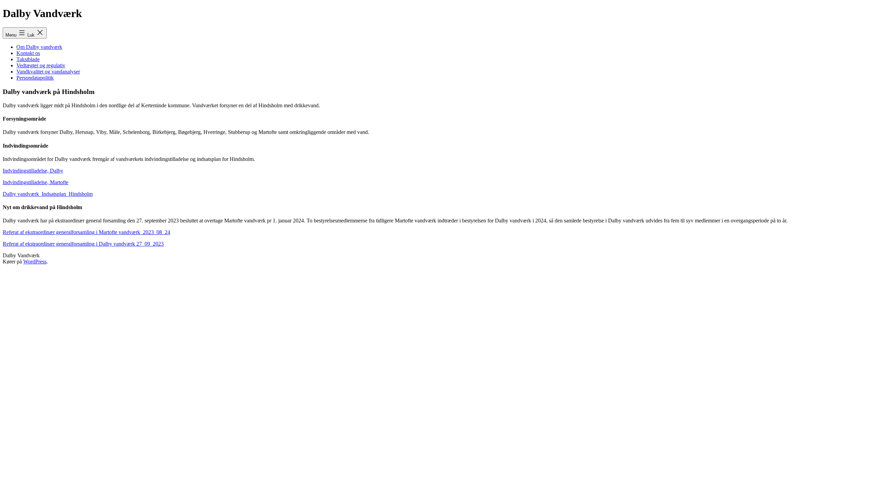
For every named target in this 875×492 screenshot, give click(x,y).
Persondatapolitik (35, 78)
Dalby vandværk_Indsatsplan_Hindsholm (48, 194)
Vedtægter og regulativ (40, 65)
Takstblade (28, 59)
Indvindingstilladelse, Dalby (33, 171)
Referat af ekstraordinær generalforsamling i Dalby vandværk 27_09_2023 (83, 244)
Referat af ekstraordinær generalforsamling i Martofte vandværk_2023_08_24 (86, 232)
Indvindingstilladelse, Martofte (35, 182)
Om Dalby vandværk (39, 47)
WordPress (34, 261)
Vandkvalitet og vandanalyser (48, 71)
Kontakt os (28, 53)
